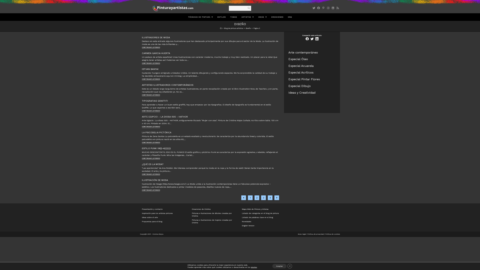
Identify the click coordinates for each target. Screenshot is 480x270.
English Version (248, 226)
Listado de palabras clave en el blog (257, 217)
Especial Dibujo (299, 86)
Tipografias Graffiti (155, 101)
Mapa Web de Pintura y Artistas (255, 209)
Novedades (246, 221)
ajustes (254, 267)
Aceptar (279, 266)
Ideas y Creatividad (302, 92)
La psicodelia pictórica (156, 132)
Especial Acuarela (301, 66)
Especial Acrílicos (301, 72)
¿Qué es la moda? (153, 164)
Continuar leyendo (151, 47)
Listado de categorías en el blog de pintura (260, 213)
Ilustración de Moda (155, 180)
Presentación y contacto (152, 209)
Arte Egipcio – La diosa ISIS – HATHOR (165, 116)
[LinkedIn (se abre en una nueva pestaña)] (332, 8)
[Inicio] (221, 28)
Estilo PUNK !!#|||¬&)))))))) (156, 148)
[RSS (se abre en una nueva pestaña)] (337, 8)
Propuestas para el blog (152, 221)
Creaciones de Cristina (201, 209)
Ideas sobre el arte (150, 217)
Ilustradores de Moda (156, 37)
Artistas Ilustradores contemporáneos (167, 85)
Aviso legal (302, 234)
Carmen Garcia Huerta (156, 53)
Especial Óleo (298, 59)
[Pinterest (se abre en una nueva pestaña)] (323, 8)
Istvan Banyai (150, 69)
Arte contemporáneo (303, 52)
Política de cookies (333, 234)
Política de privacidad (316, 234)
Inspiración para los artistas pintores (157, 213)
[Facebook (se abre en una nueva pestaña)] (318, 8)
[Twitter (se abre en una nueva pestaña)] (314, 8)
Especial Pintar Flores (304, 79)
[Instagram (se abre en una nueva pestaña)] (328, 8)
